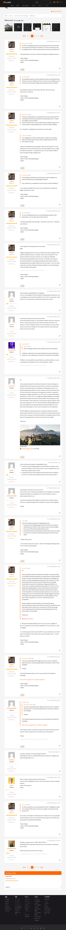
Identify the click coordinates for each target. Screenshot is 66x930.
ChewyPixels (11, 350)
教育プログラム (18, 913)
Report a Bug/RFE (27, 915)
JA (55, 2)
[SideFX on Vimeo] (37, 928)
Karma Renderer (7, 906)
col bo (11, 785)
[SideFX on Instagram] (28, 928)
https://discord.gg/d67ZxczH (27, 679)
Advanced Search (56, 11)
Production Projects (18, 909)
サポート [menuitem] (40, 5)
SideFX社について (47, 900)
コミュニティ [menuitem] (25, 5)
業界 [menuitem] (18, 5)
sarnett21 (11, 386)
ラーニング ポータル (18, 900)
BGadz (12, 299)
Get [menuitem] (47, 5)
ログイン (60, 2)
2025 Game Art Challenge (21, 15)
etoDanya (11, 759)
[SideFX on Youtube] (41, 928)
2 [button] (33, 33)
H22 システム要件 (28, 907)
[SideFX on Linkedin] (44, 928)
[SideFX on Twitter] (25, 928)
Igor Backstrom (11, 848)
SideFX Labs (8, 908)
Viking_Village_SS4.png (27, 448)
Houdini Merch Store (47, 907)
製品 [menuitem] (12, 5)
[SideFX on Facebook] (22, 928)
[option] (9, 27)
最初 (24, 36)
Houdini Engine (7, 902)
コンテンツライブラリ (18, 904)
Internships (47, 910)
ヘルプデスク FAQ (27, 904)
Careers (46, 903)
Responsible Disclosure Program (38, 918)
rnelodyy (11, 324)
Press (45, 905)
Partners (7, 910)
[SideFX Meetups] (34, 928)
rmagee (11, 49)
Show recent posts (10, 878)
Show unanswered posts (11, 880)
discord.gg (40, 679)
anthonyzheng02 (11, 495)
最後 (41, 36)
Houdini (7, 899)
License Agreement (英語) (37, 908)
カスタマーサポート (27, 900)
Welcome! (32, 15)
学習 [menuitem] (33, 5)
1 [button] (32, 33)
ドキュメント (27, 911)
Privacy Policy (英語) (38, 904)
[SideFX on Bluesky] (31, 928)
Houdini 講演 (18, 907)
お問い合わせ (47, 913)
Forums (11, 15)
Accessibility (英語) (38, 913)
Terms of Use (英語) (37, 900)
